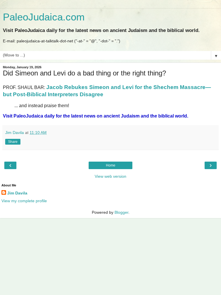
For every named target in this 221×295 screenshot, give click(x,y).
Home (110, 165)
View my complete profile (24, 200)
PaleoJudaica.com (44, 17)
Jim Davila (17, 193)
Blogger (121, 212)
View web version (110, 176)
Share (13, 142)
